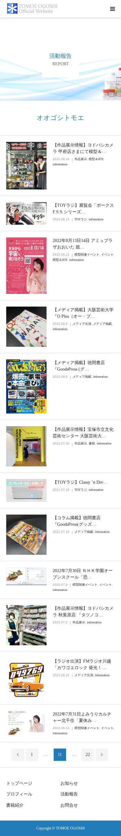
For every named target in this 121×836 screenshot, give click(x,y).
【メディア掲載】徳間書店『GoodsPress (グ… (79, 365)
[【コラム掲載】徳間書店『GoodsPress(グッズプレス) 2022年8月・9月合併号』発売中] (26, 535)
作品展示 (80, 159)
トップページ (19, 783)
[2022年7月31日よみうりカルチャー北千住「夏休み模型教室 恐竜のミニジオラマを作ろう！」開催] (26, 723)
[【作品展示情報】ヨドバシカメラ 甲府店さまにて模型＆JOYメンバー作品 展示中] (26, 165)
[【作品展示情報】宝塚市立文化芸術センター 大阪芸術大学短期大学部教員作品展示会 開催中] (26, 446)
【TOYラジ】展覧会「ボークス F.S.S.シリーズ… (83, 208)
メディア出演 (82, 323)
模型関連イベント (86, 254)
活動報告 (69, 794)
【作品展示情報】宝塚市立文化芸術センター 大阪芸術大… (83, 432)
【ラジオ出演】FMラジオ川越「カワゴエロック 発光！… (82, 664)
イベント (107, 254)
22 (88, 754)
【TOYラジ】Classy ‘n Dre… (80, 482)
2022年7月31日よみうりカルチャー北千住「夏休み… (82, 717)
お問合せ (69, 805)
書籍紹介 (15, 805)
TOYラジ (80, 219)
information (60, 164)
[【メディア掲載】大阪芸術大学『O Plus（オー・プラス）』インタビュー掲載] (26, 327)
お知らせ (69, 783)
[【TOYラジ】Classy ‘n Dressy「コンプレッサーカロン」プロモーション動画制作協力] (26, 490)
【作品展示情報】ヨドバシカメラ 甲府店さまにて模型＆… (83, 148)
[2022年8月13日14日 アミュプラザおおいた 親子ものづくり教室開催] (26, 265)
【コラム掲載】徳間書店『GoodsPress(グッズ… (77, 521)
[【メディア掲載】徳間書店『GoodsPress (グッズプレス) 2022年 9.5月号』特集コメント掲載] (26, 386)
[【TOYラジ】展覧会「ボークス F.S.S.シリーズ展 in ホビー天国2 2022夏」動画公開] (26, 213)
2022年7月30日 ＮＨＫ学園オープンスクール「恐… (83, 573)
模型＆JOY (96, 159)
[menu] (112, 8)
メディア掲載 (102, 323)
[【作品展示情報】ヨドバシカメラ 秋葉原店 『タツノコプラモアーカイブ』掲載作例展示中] (26, 625)
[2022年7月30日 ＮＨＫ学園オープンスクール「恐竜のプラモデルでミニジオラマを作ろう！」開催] (26, 576)
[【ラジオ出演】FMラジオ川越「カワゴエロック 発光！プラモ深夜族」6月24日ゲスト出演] (26, 678)
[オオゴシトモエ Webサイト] (33, 8)
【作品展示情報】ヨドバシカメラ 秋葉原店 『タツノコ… (83, 611)
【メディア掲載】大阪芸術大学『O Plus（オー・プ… (83, 313)
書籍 (92, 443)
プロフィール (19, 794)
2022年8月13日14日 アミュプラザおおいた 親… (83, 243)
